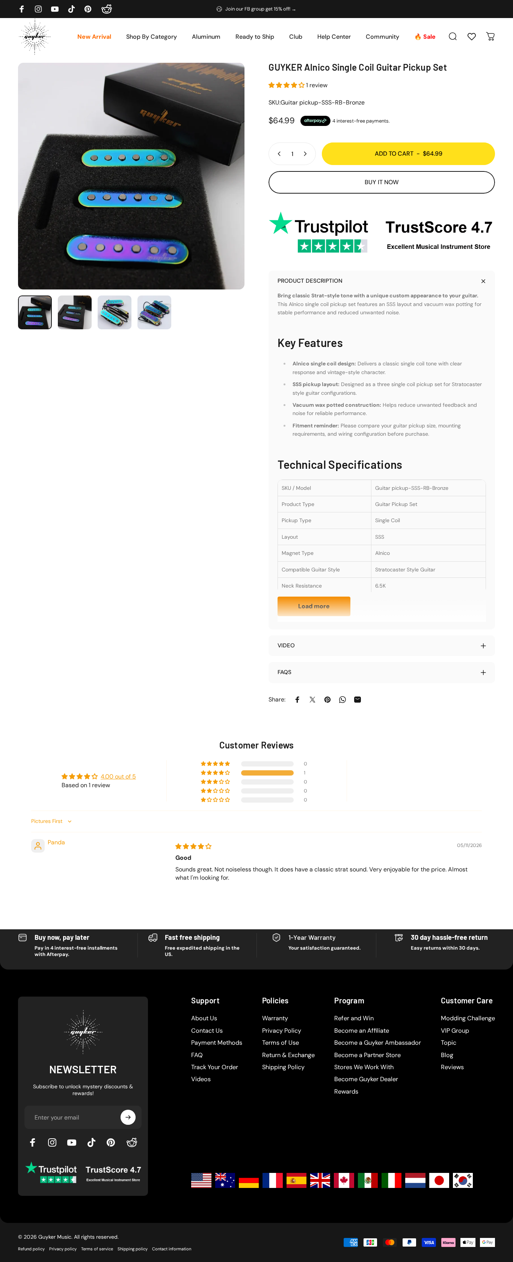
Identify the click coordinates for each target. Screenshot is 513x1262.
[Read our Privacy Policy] (374, 687)
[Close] (379, 530)
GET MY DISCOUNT (324, 711)
